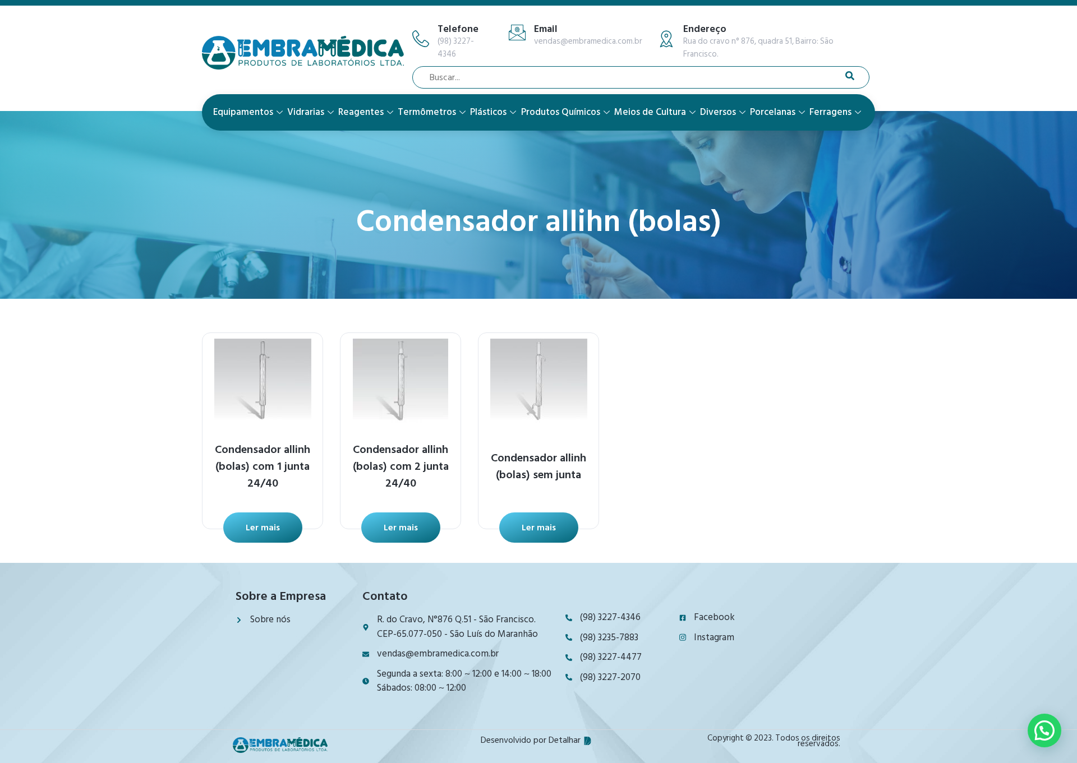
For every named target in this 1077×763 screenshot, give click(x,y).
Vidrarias (305, 112)
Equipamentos (243, 112)
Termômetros (427, 112)
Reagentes (361, 112)
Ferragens (830, 112)
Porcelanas (772, 112)
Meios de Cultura (650, 112)
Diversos (718, 112)
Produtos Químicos (560, 112)
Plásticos (488, 112)
